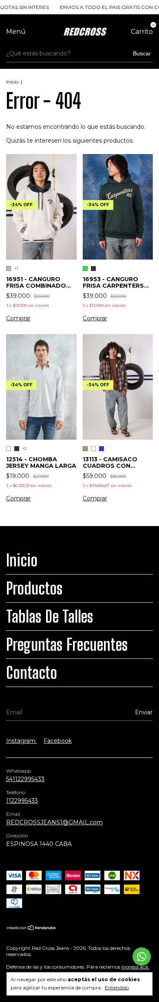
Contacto (31, 673)
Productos (34, 588)
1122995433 (22, 800)
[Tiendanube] (31, 928)
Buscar (142, 53)
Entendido (117, 987)
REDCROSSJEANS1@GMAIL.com (54, 822)
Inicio (12, 82)
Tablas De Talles (49, 616)
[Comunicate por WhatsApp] (141, 956)
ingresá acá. (135, 967)
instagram (21, 740)
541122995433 (25, 779)
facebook (58, 740)
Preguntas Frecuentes (67, 644)
